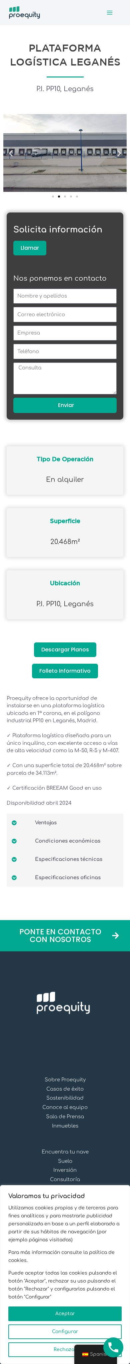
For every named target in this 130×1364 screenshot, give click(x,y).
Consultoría (65, 1179)
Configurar (65, 1331)
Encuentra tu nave (65, 1152)
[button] (11, 153)
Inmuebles (65, 1126)
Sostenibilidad (65, 1098)
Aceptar (65, 1313)
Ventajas (46, 823)
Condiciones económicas (67, 841)
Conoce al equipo (65, 1107)
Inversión (65, 1170)
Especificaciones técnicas (68, 859)
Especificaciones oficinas (68, 878)
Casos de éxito (65, 1089)
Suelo (65, 1161)
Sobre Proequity (65, 1080)
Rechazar (65, 1349)
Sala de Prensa (65, 1117)
